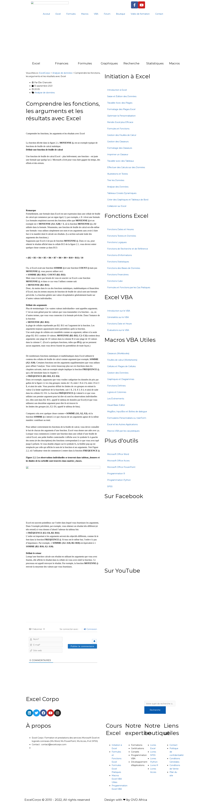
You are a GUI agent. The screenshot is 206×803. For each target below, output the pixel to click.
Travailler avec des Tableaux (120, 161)
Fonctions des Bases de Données (123, 268)
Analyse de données (45, 92)
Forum (107, 14)
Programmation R (116, 473)
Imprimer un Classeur (117, 154)
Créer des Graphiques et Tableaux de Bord (127, 199)
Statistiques (155, 63)
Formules (71, 14)
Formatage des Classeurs (119, 148)
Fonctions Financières (118, 274)
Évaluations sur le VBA (118, 330)
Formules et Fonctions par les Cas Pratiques (128, 287)
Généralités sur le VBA (118, 317)
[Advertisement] (103, 39)
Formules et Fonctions (118, 128)
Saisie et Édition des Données (121, 96)
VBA (96, 14)
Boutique (120, 14)
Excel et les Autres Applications (122, 424)
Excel (58, 14)
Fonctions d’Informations (119, 255)
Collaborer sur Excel (116, 206)
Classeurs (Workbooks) (118, 353)
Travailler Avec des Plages (119, 103)
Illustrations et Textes (117, 174)
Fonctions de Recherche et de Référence (127, 249)
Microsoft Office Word (118, 454)
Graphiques (109, 63)
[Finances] (49, 64)
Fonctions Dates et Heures (120, 229)
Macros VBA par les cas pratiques (123, 431)
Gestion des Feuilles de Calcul (121, 135)
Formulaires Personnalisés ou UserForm (126, 418)
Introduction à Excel (117, 90)
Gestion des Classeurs (118, 141)
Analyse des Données (117, 186)
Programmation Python (119, 480)
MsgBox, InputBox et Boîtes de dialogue (127, 411)
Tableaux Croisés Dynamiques (121, 193)
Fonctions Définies (116, 385)
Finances (61, 63)
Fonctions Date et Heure (119, 323)
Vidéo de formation (140, 14)
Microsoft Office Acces (118, 460)
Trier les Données (115, 180)
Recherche (131, 63)
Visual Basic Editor (116, 405)
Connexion (91, 629)
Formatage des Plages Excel (121, 109)
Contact (159, 14)
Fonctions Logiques (117, 242)
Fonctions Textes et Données (121, 236)
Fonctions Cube (115, 281)
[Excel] (26, 64)
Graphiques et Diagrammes (120, 379)
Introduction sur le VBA (118, 311)
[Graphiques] (95, 64)
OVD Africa (139, 799)
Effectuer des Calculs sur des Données (126, 167)
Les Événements (115, 398)
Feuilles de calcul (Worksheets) (122, 360)
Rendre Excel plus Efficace (120, 122)
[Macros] (163, 64)
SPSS (110, 486)
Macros (84, 14)
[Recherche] (117, 64)
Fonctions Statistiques (118, 261)
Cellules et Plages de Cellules (121, 366)
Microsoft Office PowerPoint (121, 467)
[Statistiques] (140, 64)
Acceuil (46, 14)
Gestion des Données (117, 373)
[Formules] (72, 64)
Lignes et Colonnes (116, 392)
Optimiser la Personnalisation (121, 115)
